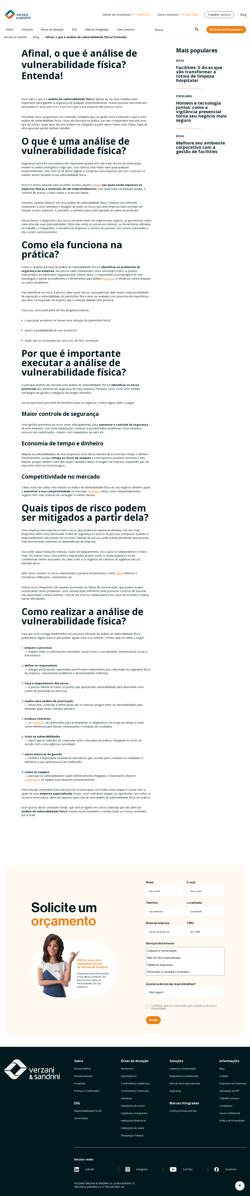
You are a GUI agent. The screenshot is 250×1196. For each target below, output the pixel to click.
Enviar (153, 1020)
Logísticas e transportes (134, 1113)
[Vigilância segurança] (185, 964)
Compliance (226, 1105)
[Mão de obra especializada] (185, 957)
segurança (109, 278)
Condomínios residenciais (135, 1083)
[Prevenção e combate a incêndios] (185, 971)
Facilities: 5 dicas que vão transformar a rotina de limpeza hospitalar (199, 73)
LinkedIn (89, 1169)
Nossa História (82, 1068)
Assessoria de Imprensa (232, 1083)
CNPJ (190, 923)
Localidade (194, 903)
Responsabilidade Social (87, 1111)
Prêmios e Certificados (86, 1091)
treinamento (32, 779)
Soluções (27, 29)
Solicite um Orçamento (226, 29)
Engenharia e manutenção (184, 1076)
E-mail (191, 882)
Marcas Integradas (97, 29)
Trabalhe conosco (219, 14)
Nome (150, 882)
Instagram (141, 1169)
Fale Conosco (125, 29)
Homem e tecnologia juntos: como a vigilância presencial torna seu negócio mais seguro (201, 111)
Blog (243, 14)
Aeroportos (127, 1068)
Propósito (79, 1083)
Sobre (9, 29)
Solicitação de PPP (229, 1091)
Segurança (175, 1091)
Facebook (230, 1169)
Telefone (152, 903)
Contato (223, 1076)
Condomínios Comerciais (135, 1091)
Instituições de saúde (132, 1128)
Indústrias (126, 1098)
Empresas (94, 491)
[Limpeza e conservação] (185, 950)
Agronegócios (129, 1076)
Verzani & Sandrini (15, 37)
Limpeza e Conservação (183, 1068)
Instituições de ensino (133, 1105)
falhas (119, 573)
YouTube (188, 1169)
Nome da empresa (158, 923)
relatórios (38, 722)
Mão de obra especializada (185, 1083)
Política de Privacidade (232, 1120)
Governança (81, 1118)
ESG (74, 29)
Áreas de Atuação (52, 29)
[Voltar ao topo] (240, 1186)
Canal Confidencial (229, 1113)
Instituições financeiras (133, 1120)
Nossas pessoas (83, 1076)
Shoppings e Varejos (132, 1135)
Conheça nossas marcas (183, 1111)
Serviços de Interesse (160, 943)
